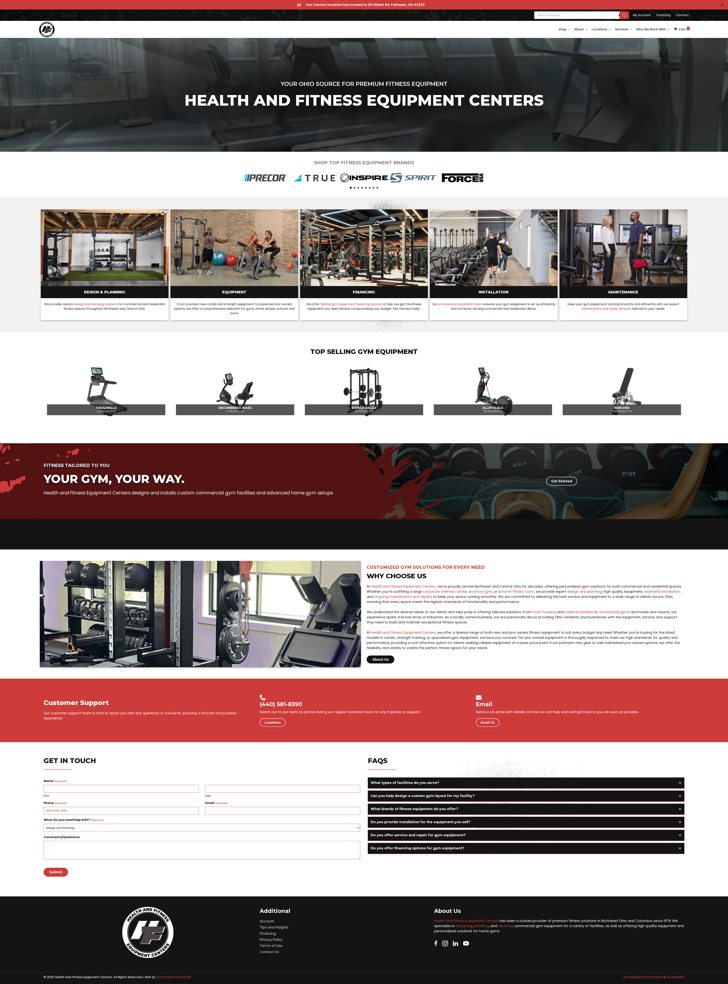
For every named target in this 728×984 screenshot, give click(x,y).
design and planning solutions (96, 304)
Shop (562, 29)
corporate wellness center (445, 591)
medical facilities (579, 612)
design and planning (584, 591)
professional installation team (460, 304)
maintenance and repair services (606, 309)
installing (481, 925)
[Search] (624, 15)
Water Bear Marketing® (173, 977)
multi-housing (544, 612)
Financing (268, 933)
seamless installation (662, 591)
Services (621, 29)
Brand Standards (651, 977)
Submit (55, 872)
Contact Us (269, 951)
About (579, 29)
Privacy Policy (271, 939)
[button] (722, 4)
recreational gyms (614, 612)
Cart (684, 29)
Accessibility (675, 977)
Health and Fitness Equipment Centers (403, 586)
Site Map (629, 977)
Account (267, 921)
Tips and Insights (274, 927)
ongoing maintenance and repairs (403, 596)
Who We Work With (651, 29)
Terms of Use (271, 945)
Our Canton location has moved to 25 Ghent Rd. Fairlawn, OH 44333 (365, 4)
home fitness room (518, 591)
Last (208, 796)
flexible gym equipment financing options (351, 304)
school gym (482, 591)
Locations (599, 29)
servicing (505, 925)
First (46, 796)
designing (464, 925)
